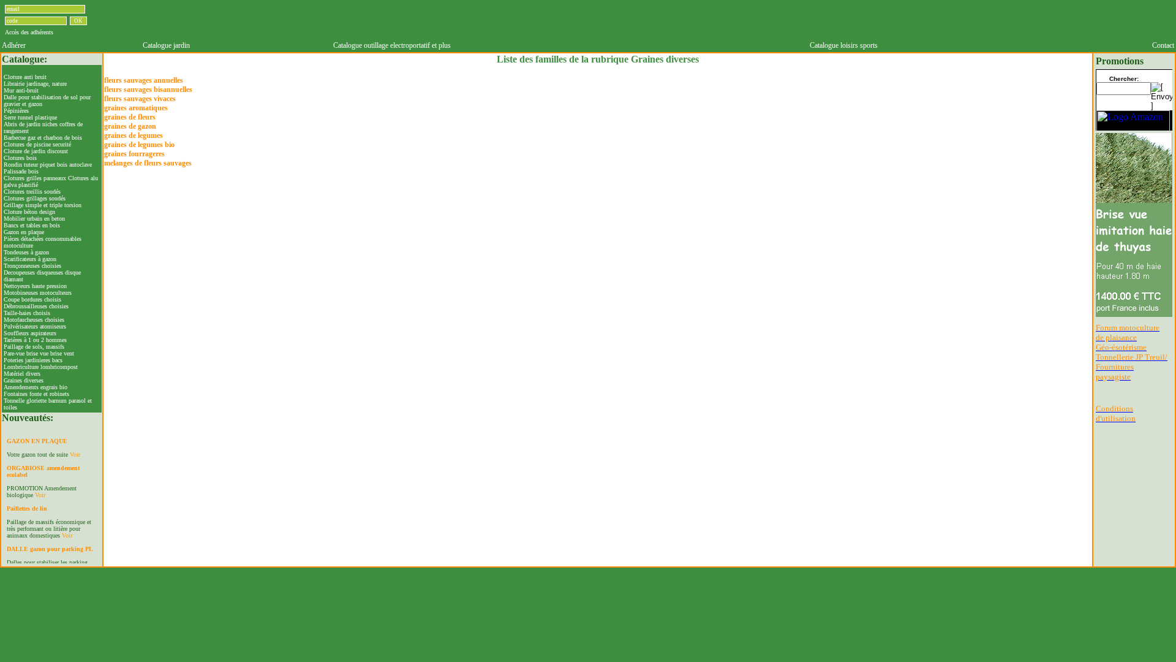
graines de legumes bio (139, 144)
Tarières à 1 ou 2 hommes (35, 340)
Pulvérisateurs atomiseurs (35, 326)
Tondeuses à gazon (26, 252)
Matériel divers (22, 373)
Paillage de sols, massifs (34, 346)
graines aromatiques (136, 108)
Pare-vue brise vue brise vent (39, 353)
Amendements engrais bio (35, 387)
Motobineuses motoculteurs (38, 292)
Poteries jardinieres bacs (33, 360)
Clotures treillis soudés (32, 191)
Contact (1163, 45)
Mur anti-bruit (21, 90)
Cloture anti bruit (25, 77)
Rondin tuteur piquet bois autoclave (48, 164)
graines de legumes (133, 135)
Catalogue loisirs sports (844, 45)
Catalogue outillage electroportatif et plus (392, 45)
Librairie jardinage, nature (35, 83)
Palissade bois (21, 171)
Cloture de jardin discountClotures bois (36, 154)
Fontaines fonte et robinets (36, 393)
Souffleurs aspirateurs (30, 333)
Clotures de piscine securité (37, 144)
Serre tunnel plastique (30, 117)
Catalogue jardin (166, 45)
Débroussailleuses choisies (36, 306)
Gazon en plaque (24, 232)
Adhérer (14, 45)
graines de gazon (130, 126)
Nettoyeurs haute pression (35, 286)
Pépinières (16, 110)
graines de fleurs (130, 117)
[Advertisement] (657, 20)
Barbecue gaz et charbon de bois (43, 137)
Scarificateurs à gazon (30, 259)
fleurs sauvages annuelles (143, 80)
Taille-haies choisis (27, 313)
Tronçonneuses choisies (32, 265)
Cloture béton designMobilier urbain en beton (34, 215)
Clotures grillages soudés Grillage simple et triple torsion (42, 201)
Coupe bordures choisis (32, 299)
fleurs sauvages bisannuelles (148, 89)
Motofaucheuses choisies (34, 319)
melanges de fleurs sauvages (148, 163)
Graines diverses (23, 380)
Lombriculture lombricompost (41, 366)
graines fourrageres (134, 154)
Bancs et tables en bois (32, 225)
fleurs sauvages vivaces (140, 98)
